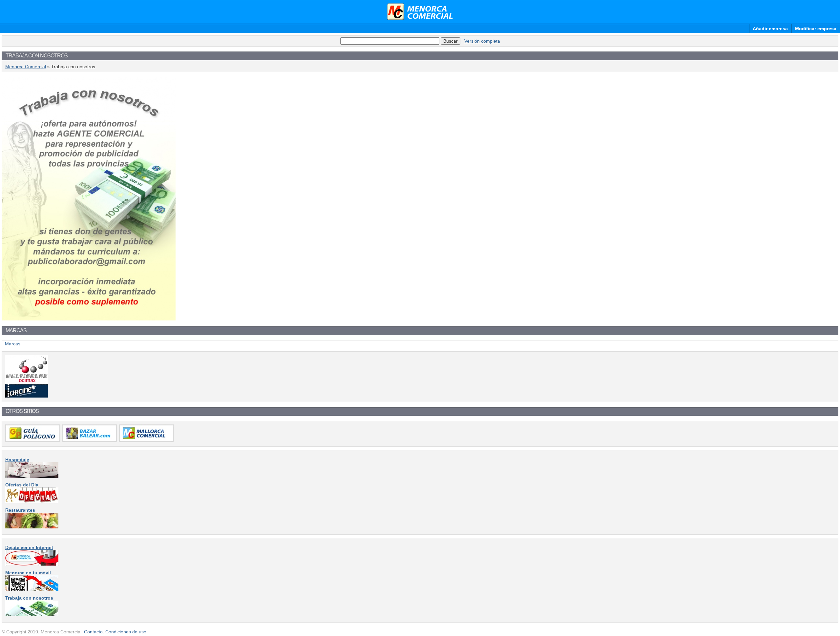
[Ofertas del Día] (31, 501)
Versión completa (482, 41)
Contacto (93, 631)
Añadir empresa (770, 28)
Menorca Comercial (420, 11)
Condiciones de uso (125, 631)
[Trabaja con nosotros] (31, 614)
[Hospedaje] (31, 476)
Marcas (12, 343)
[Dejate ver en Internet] (31, 564)
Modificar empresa (815, 28)
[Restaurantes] (31, 526)
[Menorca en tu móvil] (31, 589)
